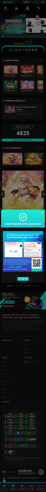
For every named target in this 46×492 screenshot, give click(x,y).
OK (23, 279)
